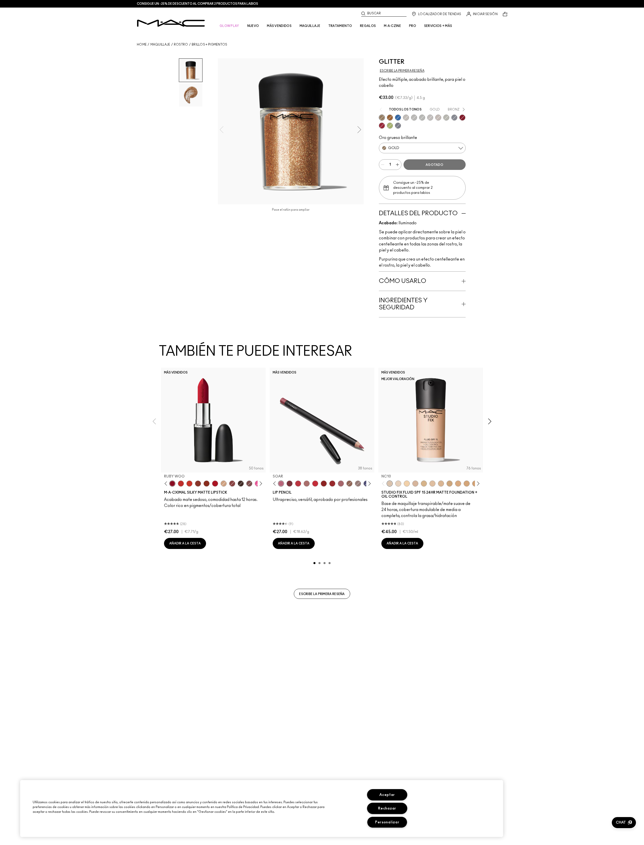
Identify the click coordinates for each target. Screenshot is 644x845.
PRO (412, 25)
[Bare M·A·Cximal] (240, 483)
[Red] (462, 118)
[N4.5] (415, 483)
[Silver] (454, 118)
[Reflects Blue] (430, 118)
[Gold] (382, 118)
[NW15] (466, 483)
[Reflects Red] (422, 118)
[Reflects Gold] (414, 118)
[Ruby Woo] (172, 483)
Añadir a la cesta (185, 543)
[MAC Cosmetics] (171, 23)
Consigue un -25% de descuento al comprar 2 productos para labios (197, 3)
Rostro (181, 44)
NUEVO (253, 25)
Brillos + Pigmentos (209, 44)
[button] (623, 823)
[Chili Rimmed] (323, 483)
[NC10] (389, 483)
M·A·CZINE (392, 25)
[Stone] (358, 483)
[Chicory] (341, 483)
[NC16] (441, 483)
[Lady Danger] (189, 483)
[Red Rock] (215, 483)
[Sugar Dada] (198, 483)
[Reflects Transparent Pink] (446, 118)
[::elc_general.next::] (260, 484)
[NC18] (458, 483)
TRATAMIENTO (340, 25)
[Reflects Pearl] (406, 118)
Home (142, 44)
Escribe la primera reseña (322, 594)
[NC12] (398, 483)
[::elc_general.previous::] (167, 484)
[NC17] (449, 483)
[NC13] (407, 483)
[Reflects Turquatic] (398, 118)
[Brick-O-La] (289, 483)
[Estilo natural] (223, 483)
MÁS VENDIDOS (279, 25)
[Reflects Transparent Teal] (438, 118)
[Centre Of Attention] (332, 483)
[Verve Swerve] (232, 483)
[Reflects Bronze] (390, 118)
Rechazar (387, 808)
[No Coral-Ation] (181, 483)
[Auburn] (306, 483)
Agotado (434, 164)
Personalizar (387, 822)
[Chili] (206, 483)
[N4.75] (432, 483)
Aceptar (387, 795)
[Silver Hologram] (398, 126)
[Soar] (249, 483)
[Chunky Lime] (390, 126)
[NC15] (424, 483)
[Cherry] (298, 483)
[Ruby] (382, 126)
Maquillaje (160, 44)
